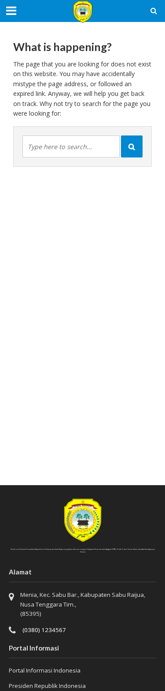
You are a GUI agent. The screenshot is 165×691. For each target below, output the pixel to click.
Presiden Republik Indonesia (47, 686)
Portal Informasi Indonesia (45, 670)
